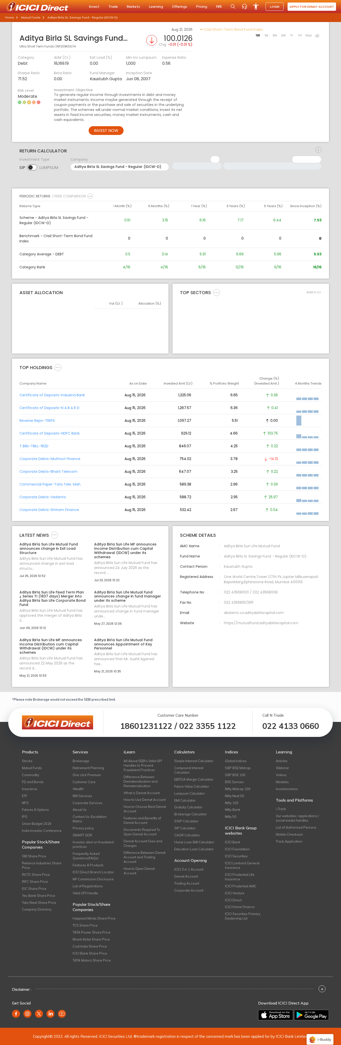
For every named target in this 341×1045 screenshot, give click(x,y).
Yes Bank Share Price (38, 896)
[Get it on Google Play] (311, 1015)
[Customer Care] (244, 6)
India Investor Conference (42, 831)
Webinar (282, 768)
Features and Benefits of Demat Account (142, 820)
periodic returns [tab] (34, 196)
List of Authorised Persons (296, 827)
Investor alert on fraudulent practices (93, 844)
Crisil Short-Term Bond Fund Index (233, 29)
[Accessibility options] (256, 6)
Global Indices (236, 761)
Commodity (30, 775)
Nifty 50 (230, 817)
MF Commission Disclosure (93, 879)
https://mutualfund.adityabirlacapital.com (261, 622)
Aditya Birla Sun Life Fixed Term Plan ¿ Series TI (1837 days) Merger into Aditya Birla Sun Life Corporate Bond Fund (52, 598)
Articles (282, 761)
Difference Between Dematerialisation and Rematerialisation (141, 781)
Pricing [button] (201, 6)
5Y (300, 35)
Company (79, 159)
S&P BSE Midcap (238, 768)
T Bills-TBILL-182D (33, 446)
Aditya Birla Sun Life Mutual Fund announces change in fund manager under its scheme (127, 596)
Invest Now (106, 130)
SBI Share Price (34, 856)
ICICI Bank (232, 842)
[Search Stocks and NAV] (233, 6)
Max (309, 35)
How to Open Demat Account (139, 871)
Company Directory (37, 909)
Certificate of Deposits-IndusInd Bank (52, 395)
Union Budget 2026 (36, 824)
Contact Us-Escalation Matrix (90, 819)
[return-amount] (318, 150)
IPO (24, 817)
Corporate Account (188, 890)
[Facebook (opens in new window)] (16, 1014)
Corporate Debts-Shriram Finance (49, 509)
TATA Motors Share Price (92, 960)
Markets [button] (133, 6)
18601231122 (146, 726)
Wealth (78, 789)
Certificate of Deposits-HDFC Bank (49, 433)
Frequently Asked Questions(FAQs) (86, 856)
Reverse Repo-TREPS (37, 420)
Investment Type (34, 159)
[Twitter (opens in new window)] (39, 1014)
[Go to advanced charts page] (317, 36)
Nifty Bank (232, 810)
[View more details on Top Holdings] (57, 367)
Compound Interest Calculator (188, 770)
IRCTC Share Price (36, 875)
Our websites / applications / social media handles (297, 818)
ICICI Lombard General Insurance (242, 865)
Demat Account (186, 876)
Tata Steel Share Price (39, 903)
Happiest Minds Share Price (94, 918)
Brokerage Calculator (190, 814)
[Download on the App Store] (275, 1015)
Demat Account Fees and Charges (143, 843)
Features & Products (88, 865)
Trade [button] (113, 6)
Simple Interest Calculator (193, 761)
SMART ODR (82, 835)
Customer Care (84, 782)
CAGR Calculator (187, 835)
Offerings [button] (179, 6)
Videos (281, 775)
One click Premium (87, 775)
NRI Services (82, 796)
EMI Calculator (185, 800)
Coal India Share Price (90, 946)
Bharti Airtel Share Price (91, 939)
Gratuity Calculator (188, 807)
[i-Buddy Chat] (320, 1036)
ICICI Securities (236, 856)
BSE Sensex (234, 782)
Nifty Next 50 (234, 796)
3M (275, 35)
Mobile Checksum (289, 834)
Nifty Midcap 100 (237, 789)
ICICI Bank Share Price (90, 953)
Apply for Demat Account (312, 6)
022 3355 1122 (207, 726)
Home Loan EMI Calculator (194, 842)
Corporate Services (88, 803)
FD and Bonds (33, 782)
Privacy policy (83, 828)
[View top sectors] (216, 292)
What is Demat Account (142, 793)
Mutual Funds (30, 17)
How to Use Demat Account (145, 800)
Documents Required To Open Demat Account (142, 832)
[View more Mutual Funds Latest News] (54, 534)
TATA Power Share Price (91, 932)
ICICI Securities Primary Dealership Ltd (242, 916)
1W (258, 35)
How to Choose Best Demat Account (145, 809)
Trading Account (186, 883)
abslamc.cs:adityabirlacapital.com (254, 612)
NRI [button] (219, 6)
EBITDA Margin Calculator (193, 779)
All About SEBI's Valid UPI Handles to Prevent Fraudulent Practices (143, 765)
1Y (291, 35)
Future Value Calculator (191, 786)
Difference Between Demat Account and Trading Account (145, 857)
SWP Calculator (186, 821)
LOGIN (274, 6)
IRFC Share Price (35, 882)
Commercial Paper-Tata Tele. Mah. (50, 484)
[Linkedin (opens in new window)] (50, 1014)
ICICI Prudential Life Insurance (239, 877)
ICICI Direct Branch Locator (93, 872)
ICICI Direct (233, 900)
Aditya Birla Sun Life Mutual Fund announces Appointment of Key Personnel (123, 644)
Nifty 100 (231, 803)
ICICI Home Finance (240, 907)
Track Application (289, 841)
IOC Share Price (34, 889)
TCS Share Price (85, 925)
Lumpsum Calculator (189, 793)
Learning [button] (156, 6)
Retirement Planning (88, 768)
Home (9, 17)
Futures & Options (35, 810)
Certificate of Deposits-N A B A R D (49, 407)
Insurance (29, 789)
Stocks (27, 761)
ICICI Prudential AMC (240, 886)
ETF (24, 796)
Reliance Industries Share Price (41, 865)
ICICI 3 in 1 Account (188, 869)
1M (266, 35)
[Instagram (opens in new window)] (27, 1014)
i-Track (281, 809)
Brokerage (81, 761)
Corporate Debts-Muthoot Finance (49, 458)
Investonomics (287, 789)
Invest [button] (94, 6)
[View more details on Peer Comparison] (90, 196)
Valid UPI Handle (85, 893)
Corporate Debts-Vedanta (42, 497)
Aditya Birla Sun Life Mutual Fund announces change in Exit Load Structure (48, 548)
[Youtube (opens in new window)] (62, 1014)
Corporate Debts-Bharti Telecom (48, 471)
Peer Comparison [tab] (70, 196)
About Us (80, 810)
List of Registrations (88, 886)
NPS (25, 803)
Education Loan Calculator (194, 849)
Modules (282, 782)
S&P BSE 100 (235, 775)
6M (283, 35)
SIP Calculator (185, 828)
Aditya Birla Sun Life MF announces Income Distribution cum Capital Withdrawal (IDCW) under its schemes (125, 550)
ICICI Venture (234, 893)
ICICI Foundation (237, 849)
